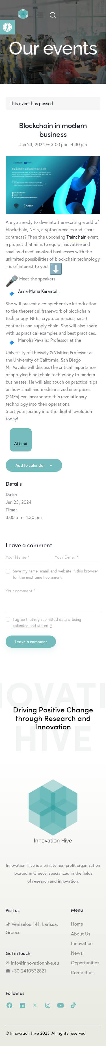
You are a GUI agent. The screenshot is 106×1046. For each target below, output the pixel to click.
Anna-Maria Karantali (38, 291)
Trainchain (76, 237)
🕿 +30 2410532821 (26, 970)
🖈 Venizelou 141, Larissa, (32, 924)
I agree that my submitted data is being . (47, 622)
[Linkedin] (22, 1005)
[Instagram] (47, 1005)
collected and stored (30, 626)
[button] (7, 27)
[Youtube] (60, 1005)
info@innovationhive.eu (34, 962)
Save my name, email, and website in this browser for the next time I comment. (55, 574)
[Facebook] (9, 1005)
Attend (20, 443)
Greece (14, 932)
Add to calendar (30, 465)
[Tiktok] (73, 1005)
